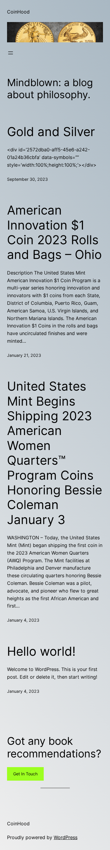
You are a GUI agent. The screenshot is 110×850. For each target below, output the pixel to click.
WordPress (65, 837)
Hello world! (41, 651)
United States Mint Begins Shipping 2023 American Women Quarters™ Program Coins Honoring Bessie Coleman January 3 (54, 453)
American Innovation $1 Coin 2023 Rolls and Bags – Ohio (54, 232)
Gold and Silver (51, 131)
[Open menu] (10, 52)
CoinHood (18, 12)
